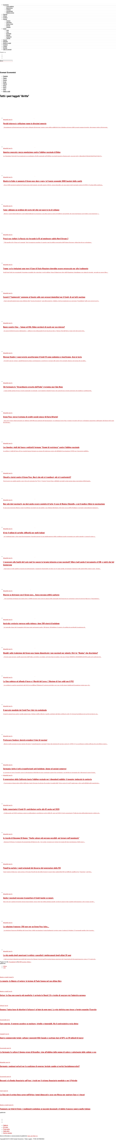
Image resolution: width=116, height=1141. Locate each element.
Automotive (9, 8)
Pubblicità (5, 1125)
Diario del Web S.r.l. (32, 1136)
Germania (8, 22)
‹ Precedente (11, 962)
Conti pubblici (10, 6)
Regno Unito (9, 24)
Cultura (5, 46)
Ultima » (29, 962)
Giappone (9, 37)
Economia (6, 5)
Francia (8, 21)
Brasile (8, 35)
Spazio (5, 40)
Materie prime (10, 13)
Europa (5, 19)
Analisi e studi (7, 43)
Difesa (5, 16)
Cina (7, 32)
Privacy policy (6, 1129)
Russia (8, 25)
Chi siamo (5, 1127)
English (5, 48)
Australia (8, 33)
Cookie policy (6, 1131)
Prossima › (24, 962)
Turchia (8, 38)
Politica (5, 17)
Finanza (8, 9)
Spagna (8, 27)
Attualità (5, 41)
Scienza (5, 45)
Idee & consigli (7, 49)
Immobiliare (9, 11)
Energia (5, 14)
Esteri (4, 29)
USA (7, 30)
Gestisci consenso (7, 1133)
